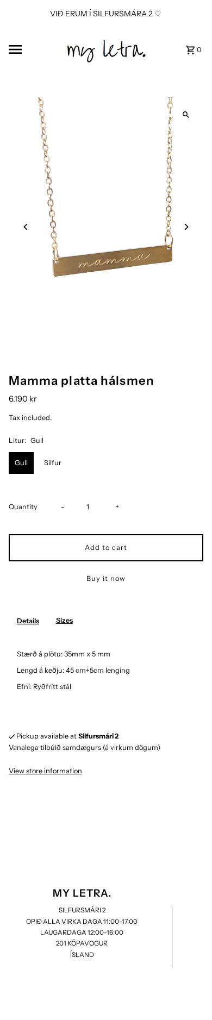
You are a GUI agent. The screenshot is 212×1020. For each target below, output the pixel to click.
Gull (21, 463)
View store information (45, 771)
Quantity (23, 507)
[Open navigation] (33, 49)
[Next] (185, 227)
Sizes (64, 620)
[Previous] (26, 227)
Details (28, 621)
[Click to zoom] (185, 115)
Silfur (52, 463)
